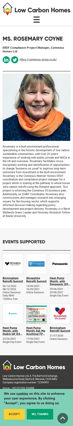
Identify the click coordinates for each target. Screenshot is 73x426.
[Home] (36, 9)
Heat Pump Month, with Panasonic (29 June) (59, 282)
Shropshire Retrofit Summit (36, 279)
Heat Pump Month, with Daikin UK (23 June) (11, 332)
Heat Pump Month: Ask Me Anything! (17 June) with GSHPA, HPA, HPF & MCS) (35, 335)
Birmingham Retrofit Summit (13, 279)
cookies (22, 394)
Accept (14, 414)
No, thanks (40, 414)
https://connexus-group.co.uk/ (38, 59)
